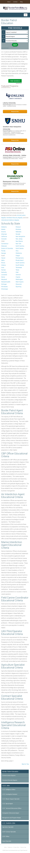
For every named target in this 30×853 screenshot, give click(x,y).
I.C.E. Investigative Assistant (9, 794)
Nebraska (18, 232)
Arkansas (4, 234)
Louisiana (4, 274)
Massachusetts (5, 282)
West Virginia (19, 282)
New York (18, 243)
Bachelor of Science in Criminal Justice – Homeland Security (14, 105)
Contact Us (10, 847)
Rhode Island (19, 260)
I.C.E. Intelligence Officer (8, 789)
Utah (17, 272)
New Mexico (19, 241)
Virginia (18, 277)
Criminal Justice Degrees (9, 775)
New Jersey (19, 239)
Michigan (4, 284)
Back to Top (25, 764)
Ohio (17, 251)
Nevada (18, 234)
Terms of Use (23, 847)
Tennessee (19, 267)
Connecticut (4, 243)
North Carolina (20, 246)
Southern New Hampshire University (12, 128)
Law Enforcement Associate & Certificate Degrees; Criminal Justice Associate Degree (14, 185)
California (4, 236)
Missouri (18, 227)
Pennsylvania (20, 258)
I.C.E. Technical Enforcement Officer (11, 808)
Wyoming (18, 286)
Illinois (3, 263)
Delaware (4, 246)
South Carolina (20, 263)
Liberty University (9, 103)
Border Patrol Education (10, 771)
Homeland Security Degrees (9, 780)
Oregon (18, 255)
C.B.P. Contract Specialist (9, 831)
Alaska (3, 229)
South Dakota (20, 265)
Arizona (3, 232)
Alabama (4, 227)
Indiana (3, 265)
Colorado (4, 239)
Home (5, 847)
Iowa (2, 267)
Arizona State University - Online (14, 155)
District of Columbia (7, 248)
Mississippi (4, 289)
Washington (19, 279)
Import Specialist (6, 841)
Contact (15, 2)
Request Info (15, 111)
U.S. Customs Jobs (8, 823)
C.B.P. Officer (5, 836)
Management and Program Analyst (11, 817)
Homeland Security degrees (14, 217)
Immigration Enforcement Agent (10, 813)
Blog (21, 2)
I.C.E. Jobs (6, 785)
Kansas (3, 270)
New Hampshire (20, 236)
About (8, 2)
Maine (3, 277)
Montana (18, 229)
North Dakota (20, 248)
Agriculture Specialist (7, 827)
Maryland (4, 279)
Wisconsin (19, 284)
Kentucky (4, 272)
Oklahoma (19, 253)
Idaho (3, 260)
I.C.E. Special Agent (7, 803)
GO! (15, 44)
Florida (3, 251)
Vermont (18, 274)
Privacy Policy (16, 847)
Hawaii (3, 258)
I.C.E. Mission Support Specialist (10, 799)
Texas (17, 270)
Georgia (3, 253)
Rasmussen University (11, 181)
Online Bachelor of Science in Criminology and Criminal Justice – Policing (14, 158)
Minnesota (4, 286)
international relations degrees (10, 220)
